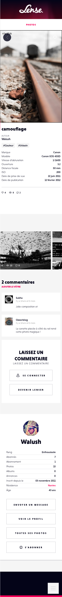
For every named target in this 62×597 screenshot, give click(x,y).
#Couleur (8, 145)
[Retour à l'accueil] (31, 9)
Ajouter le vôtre (11, 286)
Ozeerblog (22, 319)
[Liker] (54, 37)
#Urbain (23, 145)
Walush (6, 139)
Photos (31, 24)
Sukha (19, 297)
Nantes (52, 485)
